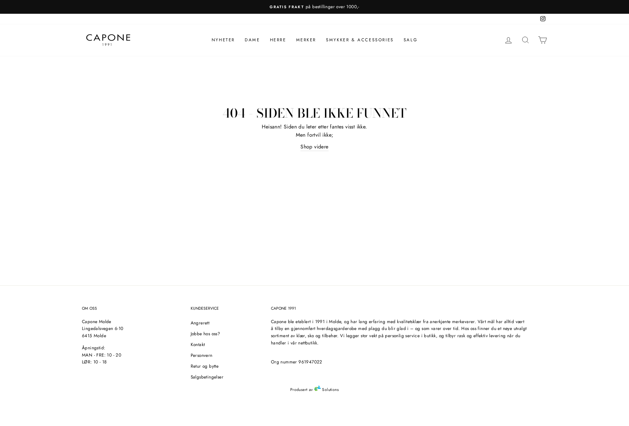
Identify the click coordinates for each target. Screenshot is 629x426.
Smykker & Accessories (360, 40)
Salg (410, 40)
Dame (252, 40)
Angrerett (200, 323)
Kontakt (198, 344)
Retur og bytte (205, 366)
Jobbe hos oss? (205, 333)
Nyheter (223, 40)
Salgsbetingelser (207, 377)
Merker (306, 40)
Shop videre (314, 146)
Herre (278, 40)
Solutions (330, 390)
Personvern (202, 355)
